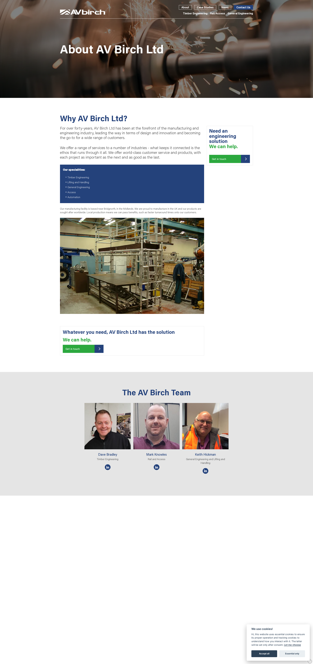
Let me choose (292, 644)
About (185, 7)
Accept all (264, 653)
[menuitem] (195, 13)
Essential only (292, 653)
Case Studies (205, 7)
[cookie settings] (310, 661)
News (225, 7)
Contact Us (243, 7)
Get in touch (73, 348)
